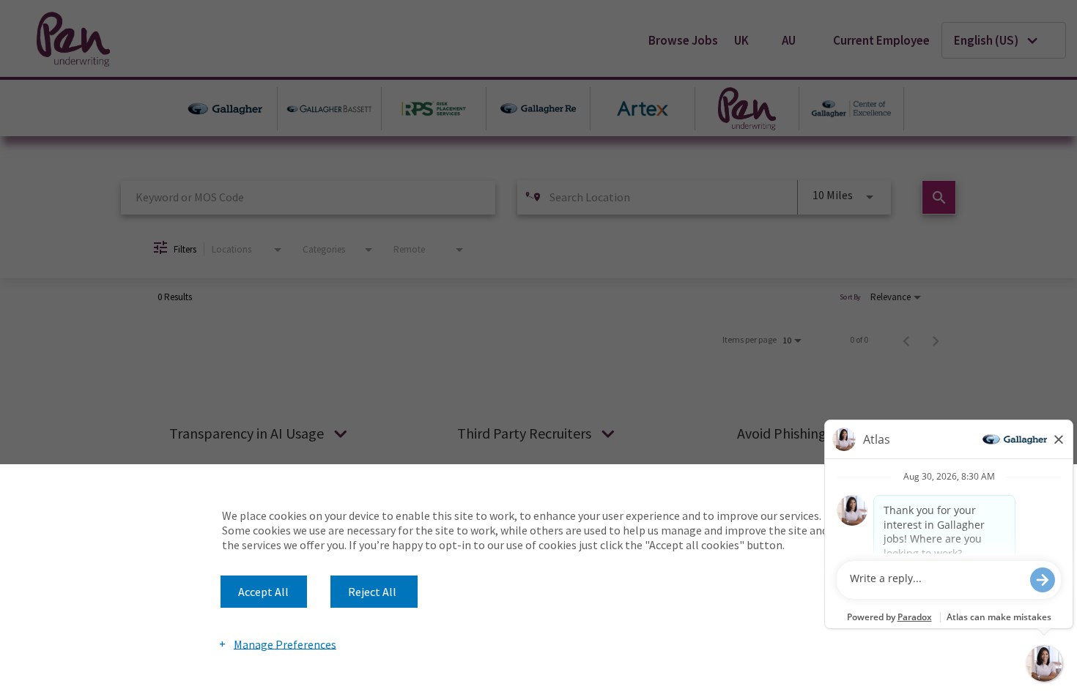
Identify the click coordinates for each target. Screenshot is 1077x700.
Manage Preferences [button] (285, 643)
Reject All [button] (372, 591)
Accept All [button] (263, 591)
